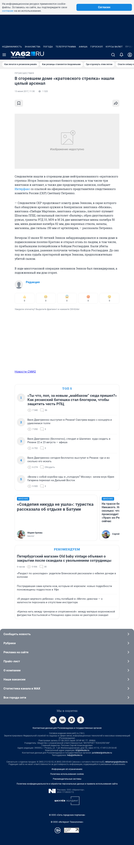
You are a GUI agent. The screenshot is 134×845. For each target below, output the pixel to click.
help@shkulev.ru (74, 755)
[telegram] (53, 719)
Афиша (83, 47)
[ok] (80, 719)
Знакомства (32, 47)
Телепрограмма (66, 47)
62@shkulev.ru (82, 750)
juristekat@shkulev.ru (102, 753)
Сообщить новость (17, 634)
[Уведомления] (121, 55)
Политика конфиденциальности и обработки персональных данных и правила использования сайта (67, 784)
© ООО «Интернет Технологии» (67, 822)
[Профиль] (130, 55)
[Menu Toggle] (4, 55)
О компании (12, 670)
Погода (48, 47)
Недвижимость (12, 47)
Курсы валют (114, 47)
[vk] (62, 719)
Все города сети (14, 697)
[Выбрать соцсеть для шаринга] (115, 103)
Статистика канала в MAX (21, 688)
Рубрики (9, 643)
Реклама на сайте (15, 652)
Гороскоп (96, 47)
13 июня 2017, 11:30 (25, 91)
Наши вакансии (14, 679)
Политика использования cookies (67, 774)
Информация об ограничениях (67, 769)
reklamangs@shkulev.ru (116, 762)
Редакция (33, 282)
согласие (7, 10)
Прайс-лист (11, 661)
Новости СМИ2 (25, 371)
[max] (71, 719)
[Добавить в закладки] (19, 103)
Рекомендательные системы (67, 779)
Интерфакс (22, 189)
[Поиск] (113, 55)
